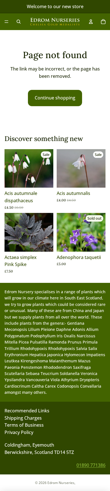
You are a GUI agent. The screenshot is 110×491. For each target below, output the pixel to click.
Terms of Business (24, 425)
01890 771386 (90, 465)
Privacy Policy (19, 432)
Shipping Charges (23, 418)
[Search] (18, 21)
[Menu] (6, 21)
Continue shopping (55, 98)
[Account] (91, 21)
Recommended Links (27, 411)
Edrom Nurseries (60, 482)
